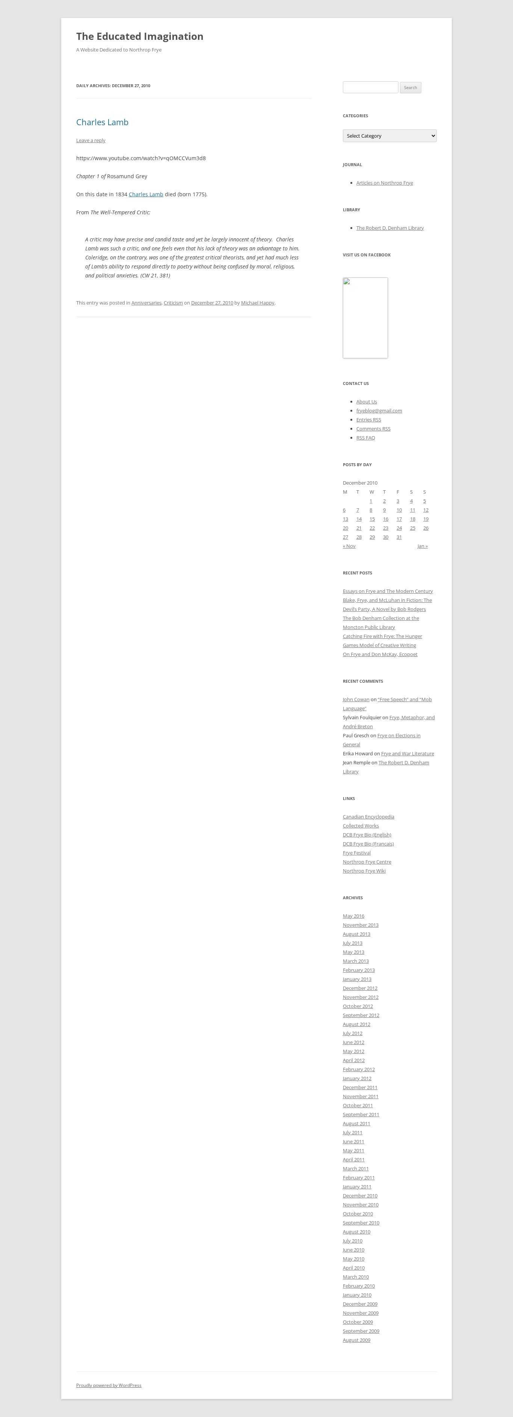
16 (385, 518)
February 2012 (359, 1069)
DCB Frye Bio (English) (367, 834)
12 (426, 509)
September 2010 (361, 1222)
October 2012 (358, 1006)
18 (412, 518)
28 (359, 536)
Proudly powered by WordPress (109, 1385)
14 (359, 518)
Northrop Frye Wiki (364, 870)
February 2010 (359, 1285)
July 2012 (352, 1033)
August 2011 (356, 1123)
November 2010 (361, 1204)
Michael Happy (258, 302)
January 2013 (357, 979)
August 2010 (356, 1231)
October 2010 (358, 1213)
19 (426, 518)
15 (372, 518)
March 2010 (356, 1276)
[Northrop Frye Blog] (365, 356)
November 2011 (361, 1096)
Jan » (423, 546)
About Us (366, 401)
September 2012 (361, 1015)
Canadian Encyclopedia (368, 816)
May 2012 (353, 1051)
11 (412, 509)
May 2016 (353, 915)
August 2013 (356, 934)
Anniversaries (146, 302)
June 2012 (353, 1042)
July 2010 (352, 1240)
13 (345, 518)
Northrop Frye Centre (367, 861)
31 (399, 536)
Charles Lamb (102, 121)
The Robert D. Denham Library (390, 227)
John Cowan (356, 699)
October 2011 (358, 1105)
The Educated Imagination (140, 36)
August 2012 (356, 1024)
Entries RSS (368, 419)
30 (385, 536)
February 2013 (359, 970)
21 (359, 527)
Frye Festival (357, 852)
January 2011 (357, 1186)
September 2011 (361, 1114)
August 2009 (356, 1340)
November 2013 (361, 924)
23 (385, 527)
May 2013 (353, 952)
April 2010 (354, 1267)
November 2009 (361, 1312)
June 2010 (353, 1249)
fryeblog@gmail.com (379, 410)
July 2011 (352, 1132)
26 (426, 527)
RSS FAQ (365, 437)
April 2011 (354, 1159)
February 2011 (359, 1177)
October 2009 (358, 1321)
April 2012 (354, 1060)
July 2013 (352, 943)
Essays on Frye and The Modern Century (388, 591)
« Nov (349, 546)
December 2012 (360, 988)
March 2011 (356, 1168)
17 (399, 518)
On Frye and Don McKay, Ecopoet (380, 654)
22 (372, 527)
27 (345, 536)
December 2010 (360, 1195)
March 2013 (356, 961)
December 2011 (360, 1087)
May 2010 (353, 1258)
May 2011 (353, 1150)
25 (412, 527)
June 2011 (353, 1141)
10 (399, 509)
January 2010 (357, 1294)
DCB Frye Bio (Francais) (368, 843)
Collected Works (361, 825)
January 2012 (357, 1078)
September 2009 (361, 1331)
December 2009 (360, 1303)
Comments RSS (373, 428)
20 (345, 527)
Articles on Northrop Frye (384, 182)
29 (372, 536)
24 (399, 527)
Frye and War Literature (407, 753)
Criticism (173, 302)
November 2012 (361, 997)
